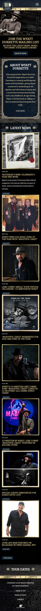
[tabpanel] (20, 23)
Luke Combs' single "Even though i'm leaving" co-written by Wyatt (20, 287)
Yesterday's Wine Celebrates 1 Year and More (18, 175)
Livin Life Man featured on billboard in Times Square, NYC (19, 543)
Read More (20, 111)
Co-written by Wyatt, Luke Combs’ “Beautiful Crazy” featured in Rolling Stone (20, 442)
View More (7, 558)
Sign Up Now (20, 53)
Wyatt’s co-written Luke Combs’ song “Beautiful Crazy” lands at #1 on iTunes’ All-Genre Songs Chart (20, 389)
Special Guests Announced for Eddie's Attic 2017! (19, 493)
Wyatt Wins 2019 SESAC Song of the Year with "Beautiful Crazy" (19, 238)
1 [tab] (20, 32)
